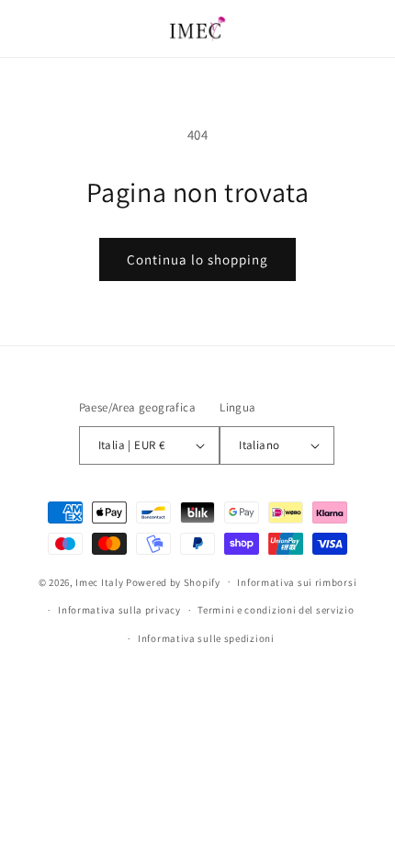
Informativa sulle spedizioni (206, 638)
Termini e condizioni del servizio (276, 609)
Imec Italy (99, 581)
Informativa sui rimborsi (296, 582)
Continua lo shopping (197, 259)
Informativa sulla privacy (119, 609)
